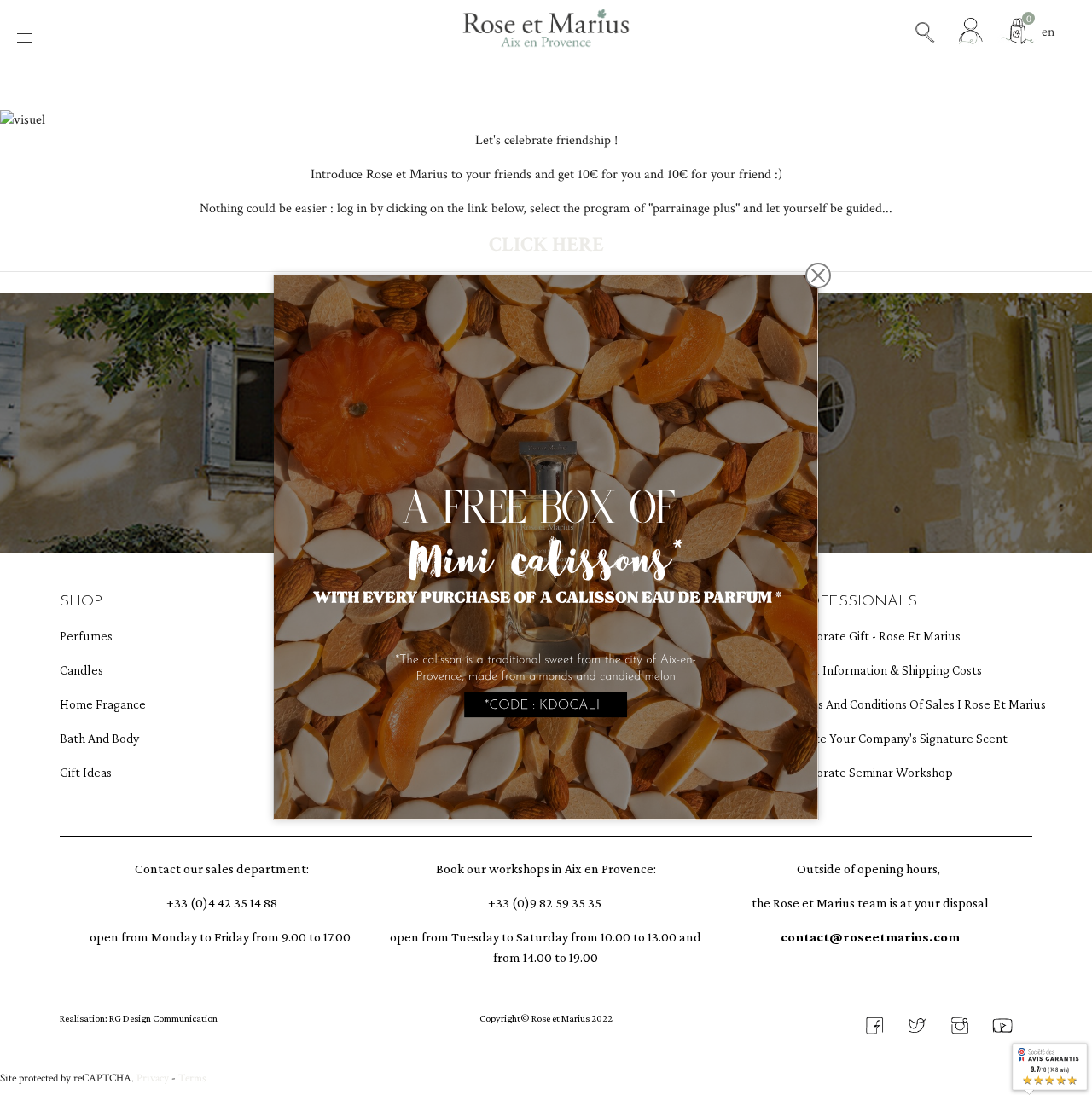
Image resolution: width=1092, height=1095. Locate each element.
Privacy (152, 1078)
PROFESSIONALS (853, 602)
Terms (192, 1078)
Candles (81, 670)
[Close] (818, 275)
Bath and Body (99, 738)
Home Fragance (103, 704)
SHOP (81, 602)
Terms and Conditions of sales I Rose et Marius (871, 704)
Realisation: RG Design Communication (139, 1018)
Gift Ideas (86, 772)
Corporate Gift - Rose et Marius (871, 636)
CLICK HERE (546, 244)
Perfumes (86, 636)
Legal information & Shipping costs (871, 670)
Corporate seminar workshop (871, 772)
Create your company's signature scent (871, 738)
